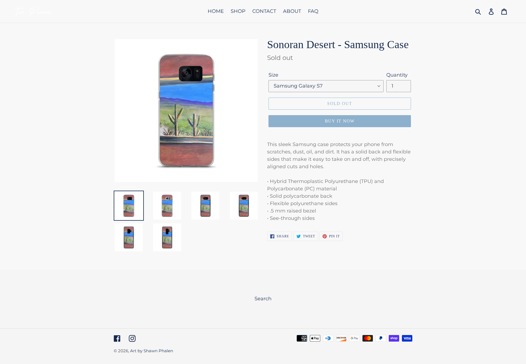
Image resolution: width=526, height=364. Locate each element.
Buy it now (340, 121)
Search (263, 299)
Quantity (397, 75)
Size (273, 75)
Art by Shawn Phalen (151, 350)
